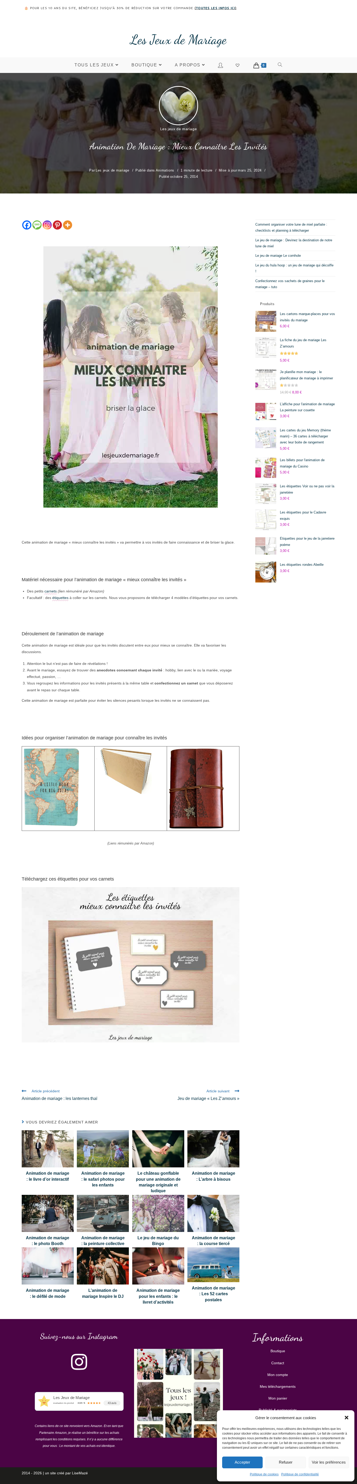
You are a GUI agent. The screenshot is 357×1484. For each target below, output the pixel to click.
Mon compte (277, 1375)
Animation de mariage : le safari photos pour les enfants (103, 1179)
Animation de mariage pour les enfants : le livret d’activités (158, 1296)
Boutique (277, 1351)
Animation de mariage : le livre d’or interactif (47, 1176)
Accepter (242, 1462)
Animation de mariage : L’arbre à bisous (213, 1176)
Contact (277, 1363)
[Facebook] (26, 225)
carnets (50, 591)
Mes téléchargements (278, 1386)
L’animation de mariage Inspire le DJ (103, 1293)
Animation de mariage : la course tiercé (213, 1241)
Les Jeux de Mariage (178, 39)
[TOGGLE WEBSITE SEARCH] (280, 65)
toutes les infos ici (215, 8)
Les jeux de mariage (178, 129)
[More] (67, 225)
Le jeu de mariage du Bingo (158, 1241)
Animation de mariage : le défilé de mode (47, 1293)
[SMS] (37, 225)
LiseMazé (80, 1473)
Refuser (285, 1462)
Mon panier (277, 1398)
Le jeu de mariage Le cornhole (278, 256)
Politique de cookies (264, 1474)
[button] (346, 1417)
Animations (165, 170)
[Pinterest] (57, 225)
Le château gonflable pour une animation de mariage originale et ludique (158, 1182)
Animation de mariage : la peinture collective (103, 1241)
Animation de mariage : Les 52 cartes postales (213, 1294)
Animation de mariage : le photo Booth (47, 1241)
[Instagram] (47, 225)
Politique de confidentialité (300, 1474)
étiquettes (60, 598)
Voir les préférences (329, 1462)
